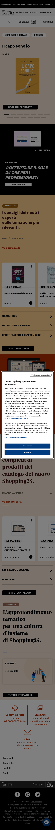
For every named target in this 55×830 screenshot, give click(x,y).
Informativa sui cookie (19, 418)
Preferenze (27, 446)
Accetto (27, 452)
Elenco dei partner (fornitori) (16, 437)
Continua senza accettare (40, 375)
